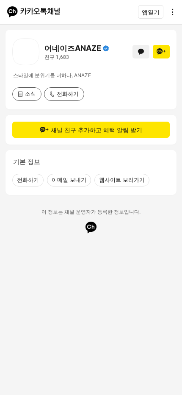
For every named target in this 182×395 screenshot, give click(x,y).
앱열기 (151, 12)
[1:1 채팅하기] (140, 51)
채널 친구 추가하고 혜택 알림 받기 (96, 130)
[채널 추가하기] (161, 51)
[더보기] (170, 12)
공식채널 (105, 48)
